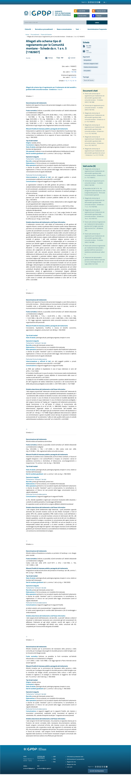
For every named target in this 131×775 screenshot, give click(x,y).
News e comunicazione (64, 29)
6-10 (65, 80)
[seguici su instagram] (91, 2)
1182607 (88, 47)
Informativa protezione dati (75, 757)
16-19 (74, 80)
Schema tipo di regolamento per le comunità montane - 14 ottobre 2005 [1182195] (94, 107)
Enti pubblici (87, 70)
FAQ (54, 759)
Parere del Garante (46, 34)
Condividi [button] (72, 58)
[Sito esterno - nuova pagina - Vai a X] (104, 766)
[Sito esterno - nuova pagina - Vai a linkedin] (95, 766)
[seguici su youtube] (93, 2)
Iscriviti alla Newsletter (97, 771)
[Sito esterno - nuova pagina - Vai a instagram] (98, 766)
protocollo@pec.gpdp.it (44, 768)
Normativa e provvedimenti (44, 29)
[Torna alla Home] (47, 13)
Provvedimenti (35, 34)
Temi (77, 29)
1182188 (73, 72)
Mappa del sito (71, 764)
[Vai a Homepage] (35, 751)
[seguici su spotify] (99, 2)
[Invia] (96, 22)
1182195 (73, 77)
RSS (54, 762)
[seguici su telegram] (95, 2)
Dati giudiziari (87, 60)
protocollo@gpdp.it (29, 768)
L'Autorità (28, 29)
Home (27, 34)
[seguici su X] (97, 2)
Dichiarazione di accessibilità (75, 759)
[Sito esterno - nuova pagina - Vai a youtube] (100, 766)
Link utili (69, 767)
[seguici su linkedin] (88, 2)
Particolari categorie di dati (91, 64)
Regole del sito (71, 762)
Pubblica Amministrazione (90, 67)
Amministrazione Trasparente (97, 29)
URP (54, 757)
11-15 (70, 80)
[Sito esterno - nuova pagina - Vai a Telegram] (102, 766)
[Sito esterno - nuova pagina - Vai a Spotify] (106, 766)
